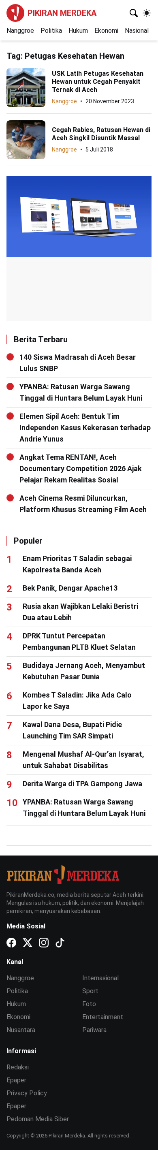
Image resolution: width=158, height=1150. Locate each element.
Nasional (137, 30)
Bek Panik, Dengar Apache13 (70, 588)
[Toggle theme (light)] (147, 13)
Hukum (78, 30)
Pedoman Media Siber (37, 1119)
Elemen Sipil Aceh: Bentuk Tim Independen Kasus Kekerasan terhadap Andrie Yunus (85, 427)
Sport (90, 991)
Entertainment (102, 1017)
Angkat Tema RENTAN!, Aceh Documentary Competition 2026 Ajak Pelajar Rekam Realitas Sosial (80, 468)
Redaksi (17, 1067)
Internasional (100, 978)
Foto (89, 1004)
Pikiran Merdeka (62, 13)
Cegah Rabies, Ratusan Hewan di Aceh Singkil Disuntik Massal (101, 134)
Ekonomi (106, 30)
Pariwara (94, 1030)
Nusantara (20, 1030)
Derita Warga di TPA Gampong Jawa (82, 783)
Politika (51, 30)
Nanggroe (20, 30)
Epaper (16, 1080)
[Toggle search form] (134, 13)
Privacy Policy (26, 1093)
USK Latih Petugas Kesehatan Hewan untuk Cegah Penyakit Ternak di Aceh (97, 82)
